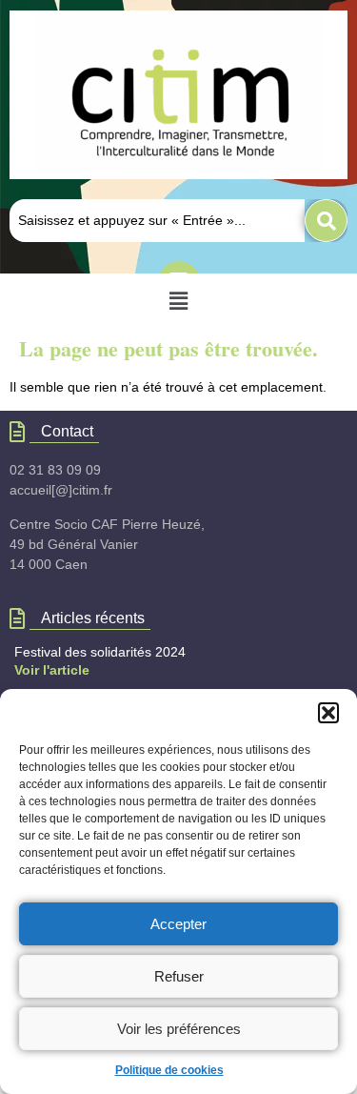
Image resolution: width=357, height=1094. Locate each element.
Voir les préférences (179, 1029)
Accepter (178, 924)
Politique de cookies (169, 1070)
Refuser (179, 976)
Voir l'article (51, 670)
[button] (328, 712)
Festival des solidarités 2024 (100, 651)
